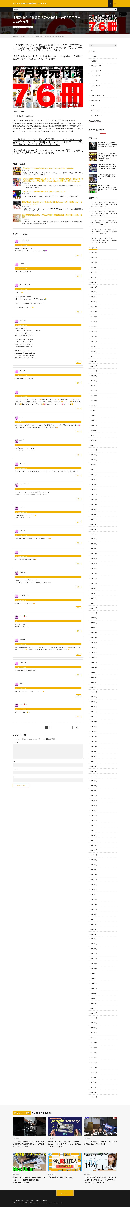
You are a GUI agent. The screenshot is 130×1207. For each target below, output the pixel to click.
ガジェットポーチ (96, 71)
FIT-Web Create (42, 1202)
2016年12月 (94, 647)
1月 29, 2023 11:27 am (21, 289)
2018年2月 (94, 578)
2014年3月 (94, 810)
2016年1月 (94, 702)
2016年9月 (94, 662)
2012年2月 (94, 929)
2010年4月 (94, 1013)
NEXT (77, 727)
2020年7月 (94, 435)
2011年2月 (94, 968)
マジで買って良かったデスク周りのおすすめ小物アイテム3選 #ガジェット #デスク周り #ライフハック (104, 204)
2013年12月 (94, 825)
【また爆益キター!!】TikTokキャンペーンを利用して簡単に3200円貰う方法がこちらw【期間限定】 (48, 57)
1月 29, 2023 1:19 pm (21, 600)
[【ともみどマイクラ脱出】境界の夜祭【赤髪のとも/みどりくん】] (17, 194)
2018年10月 (94, 539)
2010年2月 (94, 1023)
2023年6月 (94, 262)
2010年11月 (94, 978)
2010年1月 (94, 1028)
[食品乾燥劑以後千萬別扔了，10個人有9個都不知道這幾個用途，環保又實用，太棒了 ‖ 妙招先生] (17, 218)
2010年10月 (94, 983)
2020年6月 (94, 440)
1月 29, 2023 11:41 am (21, 375)
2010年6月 (94, 1003)
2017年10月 (94, 598)
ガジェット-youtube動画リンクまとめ (35, 1200)
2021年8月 (94, 371)
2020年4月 (94, 450)
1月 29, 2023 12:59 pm (21, 577)
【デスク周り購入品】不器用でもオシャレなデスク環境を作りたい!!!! (107, 176)
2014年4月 (94, 805)
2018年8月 (94, 549)
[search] (115, 9)
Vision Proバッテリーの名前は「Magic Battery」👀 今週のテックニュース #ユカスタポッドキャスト (65, 1144)
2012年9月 (94, 899)
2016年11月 (94, 652)
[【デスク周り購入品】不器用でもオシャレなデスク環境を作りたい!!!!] (93, 178)
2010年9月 (94, 988)
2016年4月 (94, 687)
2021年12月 (94, 351)
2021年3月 (94, 395)
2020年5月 (94, 445)
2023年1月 (94, 287)
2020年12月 (94, 410)
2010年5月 (94, 1008)
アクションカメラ (96, 66)
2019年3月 (94, 514)
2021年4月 (94, 391)
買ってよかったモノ (96, 110)
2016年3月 (94, 692)
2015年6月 (94, 736)
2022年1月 (94, 346)
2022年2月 (94, 341)
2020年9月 (94, 425)
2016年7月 (94, 672)
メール (15, 769)
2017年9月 (94, 603)
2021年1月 (94, 405)
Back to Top (65, 1193)
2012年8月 (94, 904)
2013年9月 (94, 840)
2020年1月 (94, 465)
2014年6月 (94, 795)
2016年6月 (94, 677)
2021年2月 (94, 400)
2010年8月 (94, 993)
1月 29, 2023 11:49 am (21, 445)
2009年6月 (94, 1052)
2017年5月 (94, 623)
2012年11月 (94, 889)
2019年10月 (94, 479)
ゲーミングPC (95, 80)
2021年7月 (94, 376)
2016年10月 (94, 657)
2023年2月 (94, 282)
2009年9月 (94, 1042)
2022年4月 (94, 331)
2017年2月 (94, 637)
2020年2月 (94, 460)
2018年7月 (94, 553)
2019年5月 (94, 504)
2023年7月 (94, 257)
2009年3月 (94, 1067)
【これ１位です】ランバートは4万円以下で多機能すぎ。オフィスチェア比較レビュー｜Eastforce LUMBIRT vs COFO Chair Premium (107, 156)
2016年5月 (94, 682)
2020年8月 (94, 430)
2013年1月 (94, 879)
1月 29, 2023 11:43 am (21, 396)
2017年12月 (94, 588)
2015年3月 (94, 751)
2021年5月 (94, 386)
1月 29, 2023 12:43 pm (21, 512)
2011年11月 (94, 939)
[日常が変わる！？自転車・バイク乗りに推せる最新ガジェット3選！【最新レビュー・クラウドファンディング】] (17, 205)
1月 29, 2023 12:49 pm (21, 535)
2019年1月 (94, 524)
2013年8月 (94, 845)
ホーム (93, 90)
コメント (15, 742)
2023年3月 (94, 277)
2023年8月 (94, 252)
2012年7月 (94, 909)
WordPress (59, 1202)
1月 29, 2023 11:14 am (21, 245)
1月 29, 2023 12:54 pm (21, 556)
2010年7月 (94, 998)
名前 (14, 761)
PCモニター (94, 56)
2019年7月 (94, 494)
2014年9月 (94, 781)
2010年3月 (94, 1018)
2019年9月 (94, 484)
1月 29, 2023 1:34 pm (21, 644)
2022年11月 (94, 297)
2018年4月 (94, 568)
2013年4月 (94, 865)
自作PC (93, 105)
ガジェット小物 (27, 27)
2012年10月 (94, 894)
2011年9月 (94, 944)
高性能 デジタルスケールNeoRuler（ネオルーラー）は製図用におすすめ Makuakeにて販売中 (29, 1179)
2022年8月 (94, 311)
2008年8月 (94, 1077)
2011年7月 (94, 949)
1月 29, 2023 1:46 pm (21, 667)
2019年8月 (94, 489)
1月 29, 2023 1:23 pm (21, 621)
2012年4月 (94, 919)
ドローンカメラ (95, 85)
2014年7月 (94, 791)
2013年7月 (94, 850)
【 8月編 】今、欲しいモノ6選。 (61, 1177)
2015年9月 (94, 721)
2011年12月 (94, 934)
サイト (15, 777)
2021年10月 (94, 361)
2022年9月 (94, 307)
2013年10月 (94, 835)
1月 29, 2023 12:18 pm (21, 489)
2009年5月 (94, 1057)
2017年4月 (94, 628)
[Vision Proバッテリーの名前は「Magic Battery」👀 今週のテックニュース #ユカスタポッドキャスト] (93, 168)
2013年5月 (94, 860)
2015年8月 (94, 726)
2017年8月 (94, 608)
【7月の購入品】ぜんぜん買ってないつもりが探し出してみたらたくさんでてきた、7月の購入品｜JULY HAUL (100, 1179)
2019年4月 (94, 509)
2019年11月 (94, 474)
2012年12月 (94, 884)
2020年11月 (94, 415)
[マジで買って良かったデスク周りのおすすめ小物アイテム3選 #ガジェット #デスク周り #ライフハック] (93, 146)
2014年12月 (94, 766)
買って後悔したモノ (96, 115)
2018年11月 (94, 534)
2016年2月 (94, 697)
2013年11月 (94, 830)
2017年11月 (94, 593)
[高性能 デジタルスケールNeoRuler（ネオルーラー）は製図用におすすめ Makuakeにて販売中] (93, 188)
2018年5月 (94, 563)
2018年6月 (94, 558)
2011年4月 (94, 958)
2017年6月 (94, 618)
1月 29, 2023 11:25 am (21, 268)
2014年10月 (94, 776)
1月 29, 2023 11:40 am (21, 325)
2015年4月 (94, 746)
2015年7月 (94, 731)
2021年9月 (94, 366)
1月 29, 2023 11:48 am (21, 421)
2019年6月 (94, 499)
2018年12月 (94, 529)
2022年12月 (94, 292)
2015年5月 (94, 741)
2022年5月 (94, 326)
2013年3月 (94, 870)
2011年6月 (94, 954)
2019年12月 (94, 470)
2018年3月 (94, 573)
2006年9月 (94, 1097)
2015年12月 (94, 707)
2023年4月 (94, 272)
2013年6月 (94, 855)
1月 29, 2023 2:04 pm (21, 709)
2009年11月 (94, 1033)
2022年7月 (94, 316)
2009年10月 (94, 1038)
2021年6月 (94, 381)
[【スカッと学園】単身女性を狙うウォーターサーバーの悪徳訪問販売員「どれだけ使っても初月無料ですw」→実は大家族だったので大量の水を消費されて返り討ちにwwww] (17, 182)
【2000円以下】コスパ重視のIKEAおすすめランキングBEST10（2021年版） (48, 168)
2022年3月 (94, 336)
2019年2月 (94, 519)
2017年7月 (94, 613)
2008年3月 (94, 1087)
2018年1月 (94, 583)
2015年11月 (94, 712)
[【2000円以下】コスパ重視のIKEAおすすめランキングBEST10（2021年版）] (17, 171)
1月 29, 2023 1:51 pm (21, 688)
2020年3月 (94, 455)
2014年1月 (94, 820)
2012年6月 (94, 914)
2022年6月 (94, 321)
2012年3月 (94, 924)
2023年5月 (94, 267)
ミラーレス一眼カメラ (97, 95)
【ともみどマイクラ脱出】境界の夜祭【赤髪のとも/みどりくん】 (44, 191)
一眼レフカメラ (95, 100)
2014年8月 (94, 786)
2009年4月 (94, 1062)
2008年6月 (94, 1082)
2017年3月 (94, 633)
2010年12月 (94, 973)
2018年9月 (94, 544)
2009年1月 (94, 1072)
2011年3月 (94, 963)
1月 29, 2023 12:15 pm (21, 468)
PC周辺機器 (94, 61)
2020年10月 (94, 420)
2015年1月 (94, 761)
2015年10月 (94, 716)
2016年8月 (94, 667)
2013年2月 (94, 875)
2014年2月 (94, 815)
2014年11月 (94, 771)
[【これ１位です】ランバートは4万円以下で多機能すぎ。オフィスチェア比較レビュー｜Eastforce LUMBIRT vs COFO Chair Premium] (93, 156)
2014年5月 (94, 800)
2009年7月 (94, 1047)
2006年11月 (94, 1092)
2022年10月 (94, 302)
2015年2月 (94, 756)
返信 (78, 255)
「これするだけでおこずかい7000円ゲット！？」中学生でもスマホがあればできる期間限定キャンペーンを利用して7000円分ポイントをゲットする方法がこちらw (47, 47)
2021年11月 (94, 356)
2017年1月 (94, 642)
